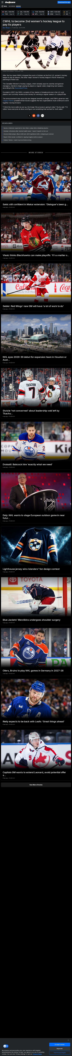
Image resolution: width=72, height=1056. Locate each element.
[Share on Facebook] (38, 115)
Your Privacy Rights (60, 1052)
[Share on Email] (42, 115)
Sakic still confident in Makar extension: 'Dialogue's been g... (35, 204)
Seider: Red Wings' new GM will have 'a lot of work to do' (33, 306)
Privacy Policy (37, 1054)
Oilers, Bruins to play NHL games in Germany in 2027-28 (33, 670)
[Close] (68, 1040)
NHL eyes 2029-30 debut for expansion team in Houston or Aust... (35, 358)
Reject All (60, 1048)
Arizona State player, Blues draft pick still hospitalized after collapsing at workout (29, 134)
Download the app (64, 2)
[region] (36, 1047)
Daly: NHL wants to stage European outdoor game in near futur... (34, 516)
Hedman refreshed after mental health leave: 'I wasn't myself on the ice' (26, 131)
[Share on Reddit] (33, 115)
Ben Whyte (6, 28)
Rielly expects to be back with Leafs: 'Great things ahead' (33, 721)
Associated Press (21, 88)
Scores (12, 6)
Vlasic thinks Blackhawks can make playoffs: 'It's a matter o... (36, 255)
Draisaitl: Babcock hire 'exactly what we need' (27, 464)
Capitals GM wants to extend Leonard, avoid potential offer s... (34, 774)
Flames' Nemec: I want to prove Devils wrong (17, 140)
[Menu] (2, 2)
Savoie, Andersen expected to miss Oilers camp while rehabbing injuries (26, 128)
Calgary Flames (8, 101)
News (18, 6)
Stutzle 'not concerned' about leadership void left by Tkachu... (31, 412)
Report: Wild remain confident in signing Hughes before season (23, 137)
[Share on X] (29, 115)
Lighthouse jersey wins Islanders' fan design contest (31, 569)
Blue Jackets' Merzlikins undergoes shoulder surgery (31, 619)
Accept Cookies (59, 1044)
